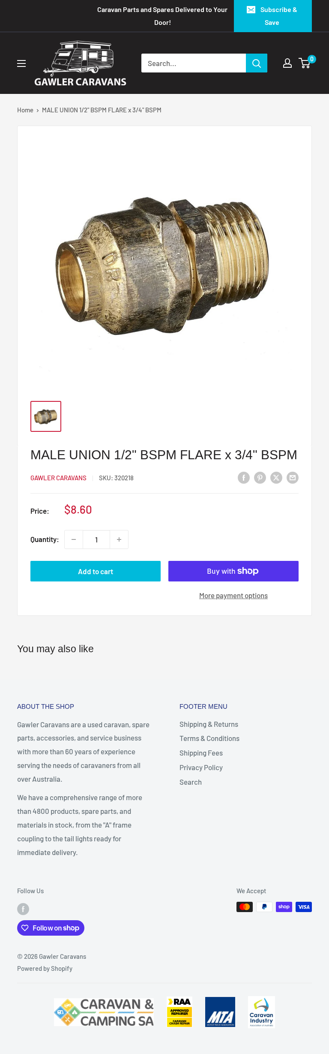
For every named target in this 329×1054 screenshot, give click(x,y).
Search (190, 781)
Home (25, 110)
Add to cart (95, 571)
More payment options (233, 595)
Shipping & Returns (208, 724)
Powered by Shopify (44, 968)
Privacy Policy (201, 767)
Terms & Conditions (209, 738)
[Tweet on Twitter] (276, 477)
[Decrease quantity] (74, 539)
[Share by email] (293, 477)
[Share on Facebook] (244, 477)
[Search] (256, 63)
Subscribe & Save (278, 15)
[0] (304, 63)
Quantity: (44, 539)
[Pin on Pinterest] (260, 477)
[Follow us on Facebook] (23, 908)
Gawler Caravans (58, 478)
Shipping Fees (201, 752)
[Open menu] (21, 63)
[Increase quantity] (119, 539)
